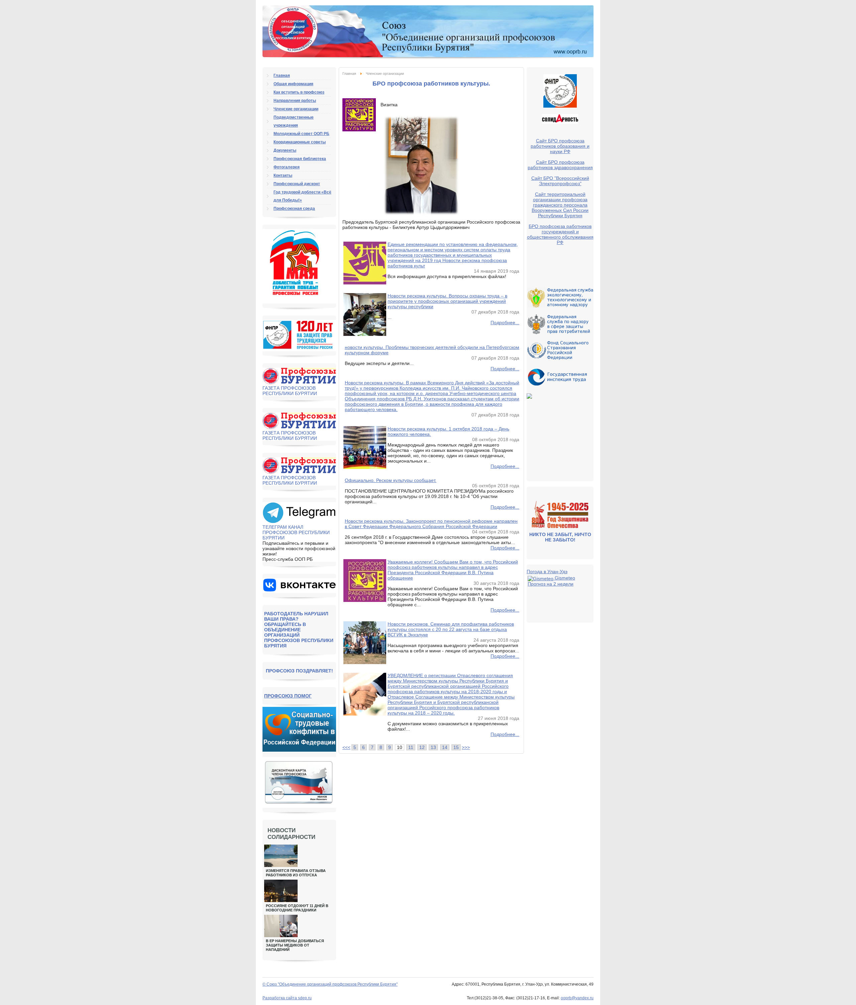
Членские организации (296, 109)
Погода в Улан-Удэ (547, 571)
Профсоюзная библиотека (300, 158)
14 (444, 747)
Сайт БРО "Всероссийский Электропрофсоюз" (560, 180)
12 (422, 747)
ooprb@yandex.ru (577, 998)
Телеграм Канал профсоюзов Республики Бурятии (296, 532)
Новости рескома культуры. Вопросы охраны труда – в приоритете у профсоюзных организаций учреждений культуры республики (447, 301)
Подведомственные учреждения (294, 121)
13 (433, 747)
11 (410, 747)
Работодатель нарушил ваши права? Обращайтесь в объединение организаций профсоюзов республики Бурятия (298, 629)
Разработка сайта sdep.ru (287, 998)
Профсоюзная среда (294, 208)
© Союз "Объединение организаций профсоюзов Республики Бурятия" (330, 984)
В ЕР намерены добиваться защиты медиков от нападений (295, 945)
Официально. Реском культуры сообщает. (390, 480)
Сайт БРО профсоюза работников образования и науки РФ (560, 146)
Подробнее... (505, 322)
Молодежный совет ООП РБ (301, 133)
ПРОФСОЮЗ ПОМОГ (288, 696)
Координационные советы (300, 142)
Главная (349, 74)
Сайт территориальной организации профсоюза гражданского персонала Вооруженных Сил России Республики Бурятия (560, 205)
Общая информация (293, 84)
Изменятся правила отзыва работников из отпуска (296, 873)
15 (456, 747)
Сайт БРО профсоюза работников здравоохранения (560, 164)
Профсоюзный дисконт (297, 183)
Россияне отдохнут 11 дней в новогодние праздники (297, 908)
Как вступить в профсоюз (299, 92)
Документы (285, 150)
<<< (346, 747)
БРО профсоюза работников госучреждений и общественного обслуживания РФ (560, 234)
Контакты (283, 175)
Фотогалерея (287, 167)
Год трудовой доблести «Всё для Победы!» (302, 196)
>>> (466, 747)
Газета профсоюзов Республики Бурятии (289, 390)
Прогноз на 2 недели (550, 584)
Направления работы (295, 100)
